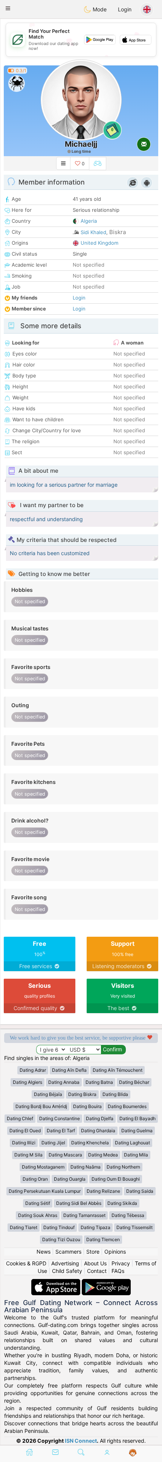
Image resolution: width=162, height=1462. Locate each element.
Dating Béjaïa (48, 1094)
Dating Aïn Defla (69, 1070)
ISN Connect (81, 1440)
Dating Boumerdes (127, 1106)
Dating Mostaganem (43, 1167)
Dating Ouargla (70, 1179)
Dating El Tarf (61, 1130)
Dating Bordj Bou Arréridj (41, 1106)
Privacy (121, 1263)
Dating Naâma (85, 1167)
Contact (97, 1271)
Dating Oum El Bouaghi (116, 1179)
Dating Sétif (37, 1203)
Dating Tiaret (23, 1227)
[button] (8, 8)
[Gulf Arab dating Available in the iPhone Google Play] (106, 1282)
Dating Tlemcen (103, 1239)
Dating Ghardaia (98, 1130)
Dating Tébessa (128, 1215)
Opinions (115, 1251)
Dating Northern (123, 1167)
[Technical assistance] (133, 1452)
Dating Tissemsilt (134, 1227)
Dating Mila (136, 1155)
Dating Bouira (87, 1106)
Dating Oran (35, 1179)
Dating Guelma (137, 1130)
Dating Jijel (53, 1142)
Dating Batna (99, 1082)
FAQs (118, 1271)
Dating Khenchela (90, 1142)
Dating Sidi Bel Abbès (78, 1203)
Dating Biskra (82, 1094)
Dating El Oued (25, 1130)
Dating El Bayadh (137, 1118)
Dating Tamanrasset (84, 1215)
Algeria (89, 221)
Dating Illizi (23, 1142)
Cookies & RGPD (26, 1263)
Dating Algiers (27, 1082)
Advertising (65, 1263)
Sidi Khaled (93, 232)
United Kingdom (99, 243)
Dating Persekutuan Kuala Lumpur (45, 1191)
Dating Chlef (20, 1118)
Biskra (117, 232)
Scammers (68, 1251)
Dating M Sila (28, 1155)
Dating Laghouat (132, 1142)
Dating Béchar (134, 1082)
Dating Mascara (65, 1155)
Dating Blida (115, 1094)
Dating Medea (103, 1155)
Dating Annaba (63, 1082)
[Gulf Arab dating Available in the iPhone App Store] (56, 1282)
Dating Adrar (33, 1070)
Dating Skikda (122, 1203)
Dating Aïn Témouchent (117, 1070)
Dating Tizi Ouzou (61, 1239)
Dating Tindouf (59, 1227)
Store (92, 1251)
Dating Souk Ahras (37, 1215)
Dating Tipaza (95, 1227)
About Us (95, 1263)
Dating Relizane (103, 1191)
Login (124, 9)
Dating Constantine (59, 1118)
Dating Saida (139, 1191)
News (43, 1251)
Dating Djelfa (99, 1118)
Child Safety (67, 1271)
